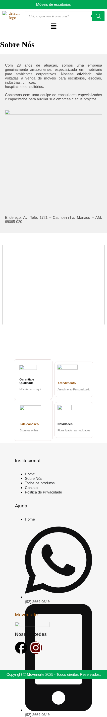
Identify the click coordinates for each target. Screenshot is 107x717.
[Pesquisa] (98, 16)
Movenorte (26, 614)
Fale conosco (29, 424)
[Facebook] (21, 648)
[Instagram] (36, 648)
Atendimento (66, 383)
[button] (53, 26)
